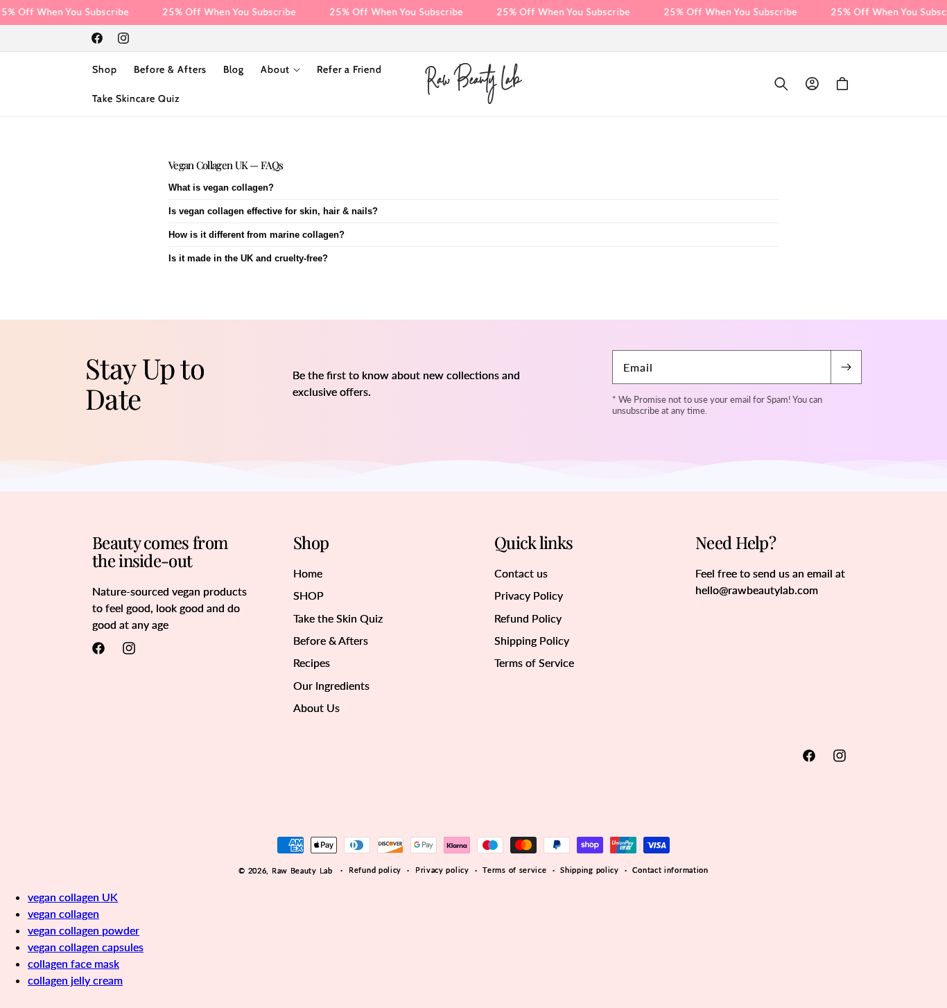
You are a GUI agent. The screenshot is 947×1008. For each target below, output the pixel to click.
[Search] (781, 84)
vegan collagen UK (73, 896)
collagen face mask (73, 963)
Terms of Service (534, 662)
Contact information (670, 869)
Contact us (521, 573)
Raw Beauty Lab (302, 870)
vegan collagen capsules (86, 946)
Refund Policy (528, 618)
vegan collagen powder (83, 930)
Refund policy (375, 869)
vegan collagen (63, 913)
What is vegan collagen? (221, 187)
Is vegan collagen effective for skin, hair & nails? (273, 211)
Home (307, 573)
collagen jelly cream (75, 980)
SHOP (308, 595)
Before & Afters (330, 640)
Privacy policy (442, 869)
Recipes (311, 662)
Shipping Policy (531, 640)
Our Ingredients (331, 685)
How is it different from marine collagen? (256, 234)
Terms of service (514, 869)
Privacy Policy (528, 595)
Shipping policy (589, 869)
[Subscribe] (846, 367)
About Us (316, 707)
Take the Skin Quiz (338, 618)
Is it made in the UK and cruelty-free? (248, 258)
